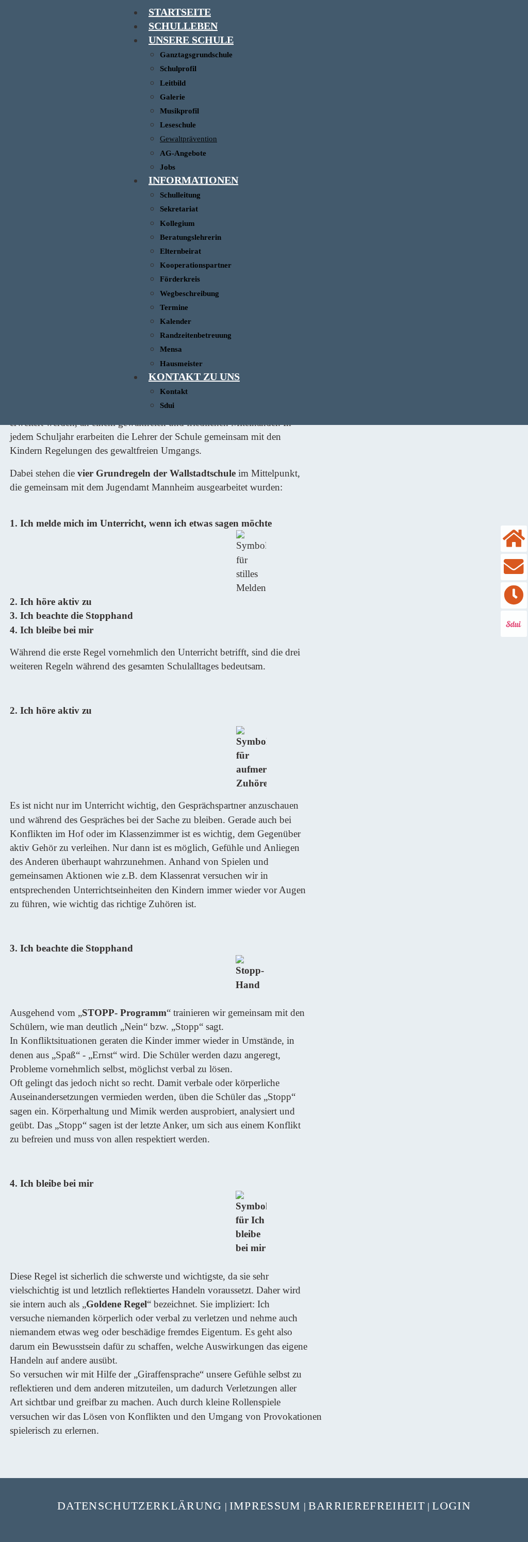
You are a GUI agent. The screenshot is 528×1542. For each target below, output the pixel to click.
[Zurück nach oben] (514, 1528)
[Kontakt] (514, 567)
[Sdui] (514, 624)
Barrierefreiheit (366, 1505)
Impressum (265, 1505)
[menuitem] (179, 12)
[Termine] (514, 595)
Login (451, 1505)
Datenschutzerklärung (139, 1505)
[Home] (514, 539)
